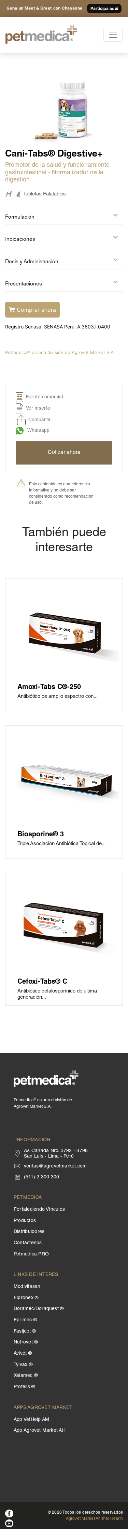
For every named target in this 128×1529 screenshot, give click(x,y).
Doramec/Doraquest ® (38, 1309)
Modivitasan (27, 1286)
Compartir (39, 420)
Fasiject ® (24, 1331)
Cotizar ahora (64, 453)
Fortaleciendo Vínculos (39, 1209)
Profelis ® (24, 1387)
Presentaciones (23, 284)
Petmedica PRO (31, 1254)
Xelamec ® (26, 1375)
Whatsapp (37, 431)
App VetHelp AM (31, 1419)
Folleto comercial (44, 397)
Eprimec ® (25, 1320)
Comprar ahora (35, 309)
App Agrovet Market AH (40, 1430)
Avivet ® (23, 1353)
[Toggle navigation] (113, 35)
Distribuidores (29, 1232)
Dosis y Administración (31, 262)
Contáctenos (28, 1243)
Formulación (19, 217)
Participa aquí (104, 8)
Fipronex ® (26, 1298)
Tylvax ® (23, 1365)
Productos (25, 1221)
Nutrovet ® (26, 1342)
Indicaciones (20, 239)
